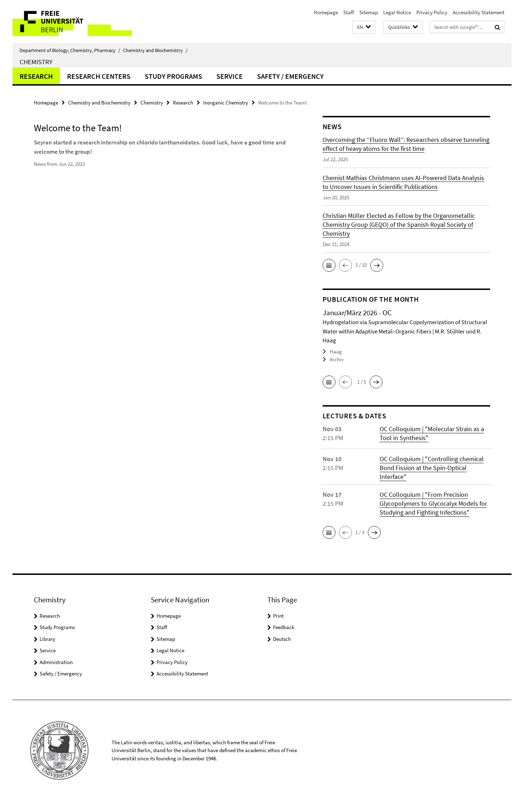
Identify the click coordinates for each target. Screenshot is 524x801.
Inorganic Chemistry (225, 102)
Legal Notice (397, 12)
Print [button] (278, 615)
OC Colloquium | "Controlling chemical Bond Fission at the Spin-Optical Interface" (432, 468)
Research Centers (98, 76)
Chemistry (36, 61)
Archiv (337, 359)
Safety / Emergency (290, 76)
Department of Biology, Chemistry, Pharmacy (70, 50)
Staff (348, 12)
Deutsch (282, 639)
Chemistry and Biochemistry (155, 50)
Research (36, 76)
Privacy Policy (431, 12)
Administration (56, 662)
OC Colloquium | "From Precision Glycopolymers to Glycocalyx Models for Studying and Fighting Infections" (433, 503)
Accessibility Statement (478, 12)
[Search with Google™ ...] (497, 27)
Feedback (283, 627)
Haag (336, 351)
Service (229, 76)
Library (47, 639)
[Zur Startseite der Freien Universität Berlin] (72, 21)
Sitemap (368, 12)
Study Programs (173, 76)
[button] (364, 27)
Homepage (326, 12)
